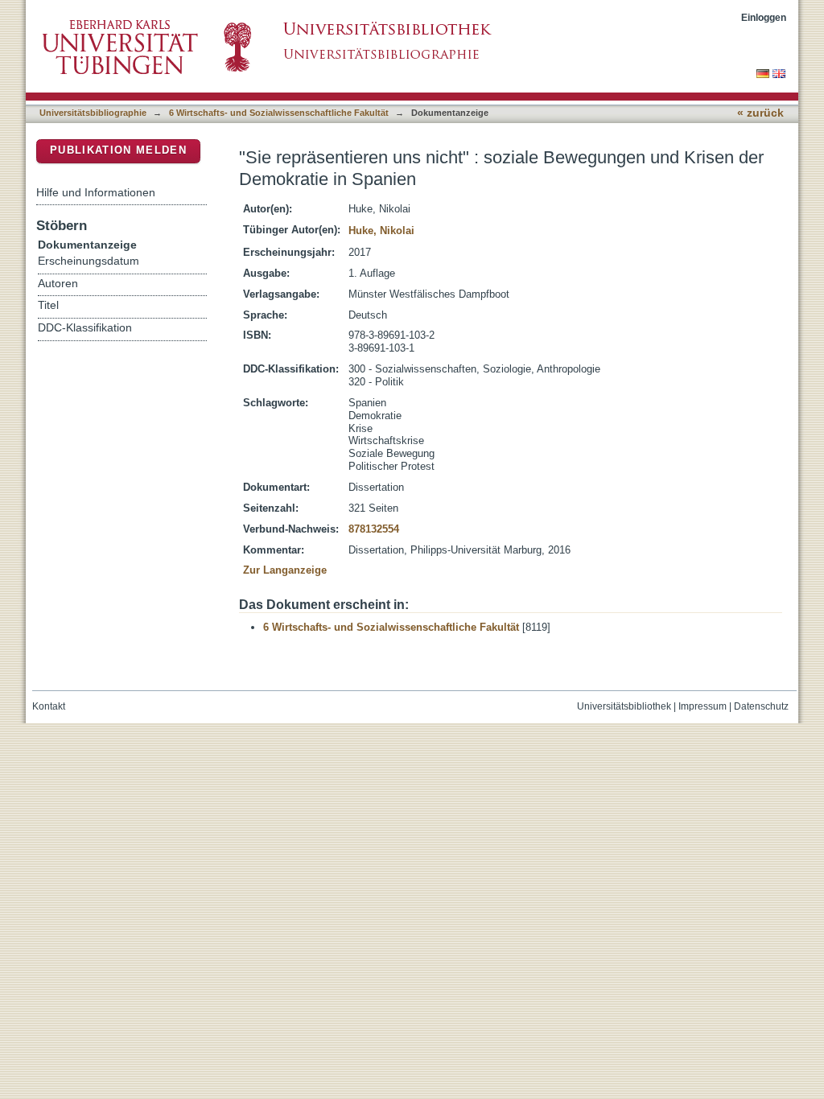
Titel (48, 305)
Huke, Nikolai (381, 230)
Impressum (702, 706)
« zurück (760, 113)
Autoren (58, 284)
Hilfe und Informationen (95, 192)
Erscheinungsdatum (88, 261)
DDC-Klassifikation (85, 328)
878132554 (373, 529)
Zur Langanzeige (285, 570)
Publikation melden (118, 150)
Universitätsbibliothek (624, 706)
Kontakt (48, 706)
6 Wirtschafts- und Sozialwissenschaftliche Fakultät (279, 112)
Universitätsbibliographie (92, 112)
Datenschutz (761, 706)
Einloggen (763, 17)
